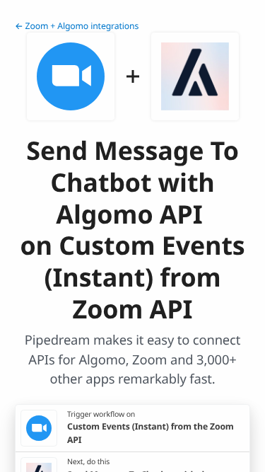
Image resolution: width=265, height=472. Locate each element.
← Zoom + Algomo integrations (77, 26)
